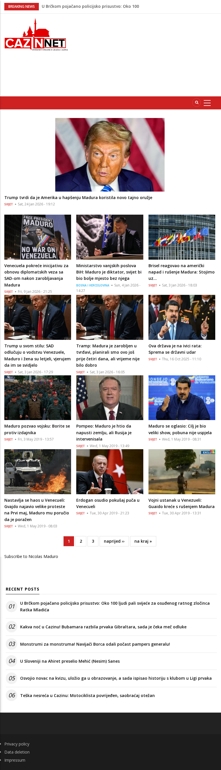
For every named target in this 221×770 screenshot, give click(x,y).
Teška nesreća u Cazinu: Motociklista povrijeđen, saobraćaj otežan (87, 695)
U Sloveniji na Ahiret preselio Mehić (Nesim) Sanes (70, 661)
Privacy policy (16, 744)
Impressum (14, 760)
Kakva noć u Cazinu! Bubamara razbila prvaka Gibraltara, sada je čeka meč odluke (103, 627)
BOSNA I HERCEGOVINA (92, 285)
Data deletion (17, 752)
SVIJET (8, 204)
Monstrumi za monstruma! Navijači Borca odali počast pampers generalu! (95, 644)
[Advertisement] (149, 54)
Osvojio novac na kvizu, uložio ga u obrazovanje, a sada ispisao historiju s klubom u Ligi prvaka (116, 678)
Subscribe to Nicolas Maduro (31, 556)
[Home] (36, 33)
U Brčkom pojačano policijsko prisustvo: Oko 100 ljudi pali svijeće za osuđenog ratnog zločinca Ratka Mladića (115, 606)
